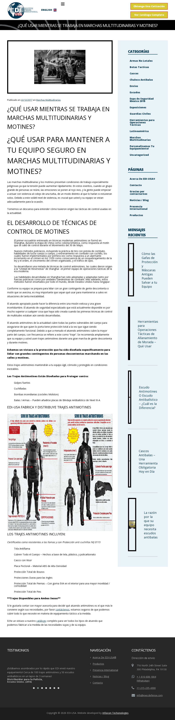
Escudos (135, 92)
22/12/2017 (26, 99)
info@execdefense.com (150, 695)
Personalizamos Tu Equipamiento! (142, 147)
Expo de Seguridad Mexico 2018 (142, 100)
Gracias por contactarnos (138, 192)
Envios (134, 86)
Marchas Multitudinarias (48, 99)
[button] (34, 688)
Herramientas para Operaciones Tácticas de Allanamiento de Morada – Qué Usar (148, 333)
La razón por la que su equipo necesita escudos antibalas (151, 525)
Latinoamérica (139, 131)
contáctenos (62, 609)
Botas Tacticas (139, 67)
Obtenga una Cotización (149, 6)
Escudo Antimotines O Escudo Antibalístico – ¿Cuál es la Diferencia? (148, 397)
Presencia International (138, 207)
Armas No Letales (141, 60)
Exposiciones (138, 107)
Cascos (134, 73)
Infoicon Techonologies (115, 713)
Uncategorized (139, 154)
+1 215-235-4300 (146, 688)
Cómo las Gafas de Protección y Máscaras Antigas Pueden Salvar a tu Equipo (150, 270)
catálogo (41, 620)
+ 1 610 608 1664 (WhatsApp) (146, 678)
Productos (136, 215)
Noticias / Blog (139, 200)
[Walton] (22, 10)
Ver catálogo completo (149, 14)
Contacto (136, 185)
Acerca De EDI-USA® (142, 178)
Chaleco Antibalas (141, 79)
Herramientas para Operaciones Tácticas (142, 122)
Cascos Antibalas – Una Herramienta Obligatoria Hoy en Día (148, 461)
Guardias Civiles (140, 113)
